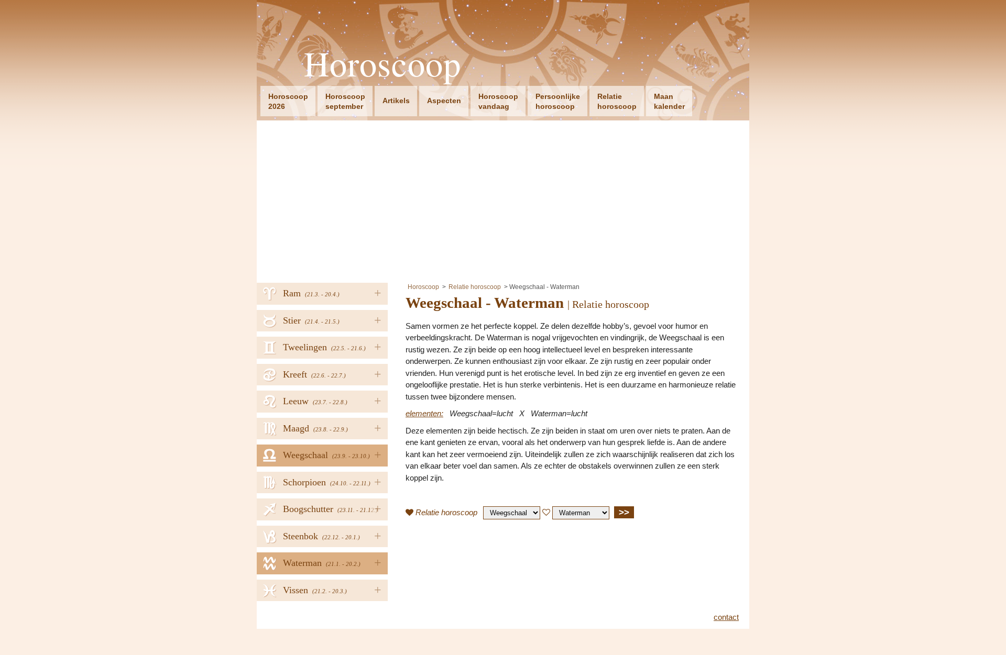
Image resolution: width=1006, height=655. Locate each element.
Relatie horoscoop (475, 287)
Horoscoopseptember (345, 101)
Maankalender (669, 101)
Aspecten (444, 100)
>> (624, 512)
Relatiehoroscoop (617, 101)
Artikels (396, 100)
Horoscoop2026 (288, 101)
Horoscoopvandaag (498, 101)
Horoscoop (382, 63)
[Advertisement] (503, 199)
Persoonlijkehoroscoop (557, 101)
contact (726, 617)
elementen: (424, 413)
